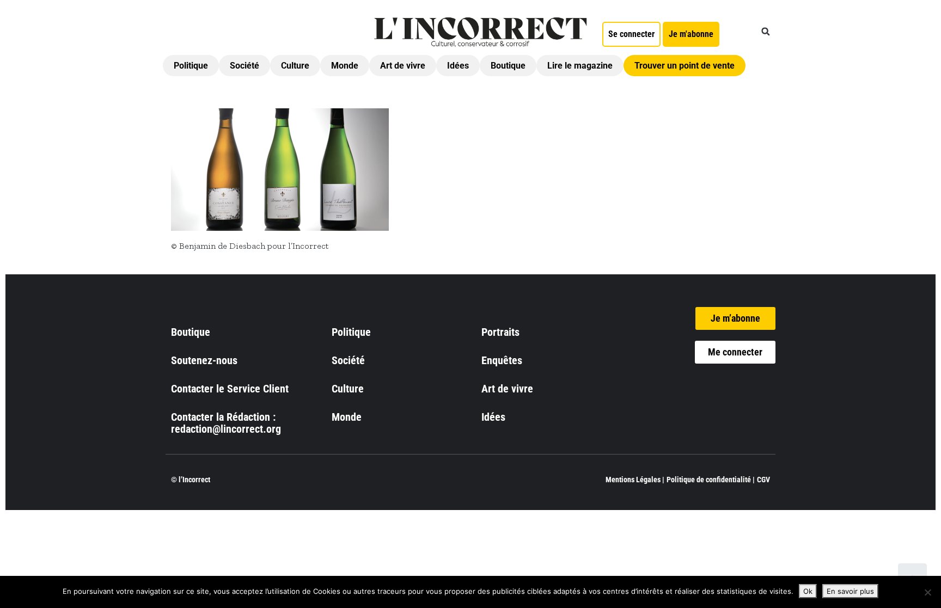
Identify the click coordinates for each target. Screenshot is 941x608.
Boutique (508, 65)
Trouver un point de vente (684, 65)
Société (244, 65)
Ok (807, 591)
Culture (295, 65)
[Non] (927, 592)
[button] (765, 31)
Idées (458, 65)
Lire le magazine (580, 65)
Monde (344, 65)
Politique (191, 65)
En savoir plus (850, 591)
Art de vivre (402, 65)
